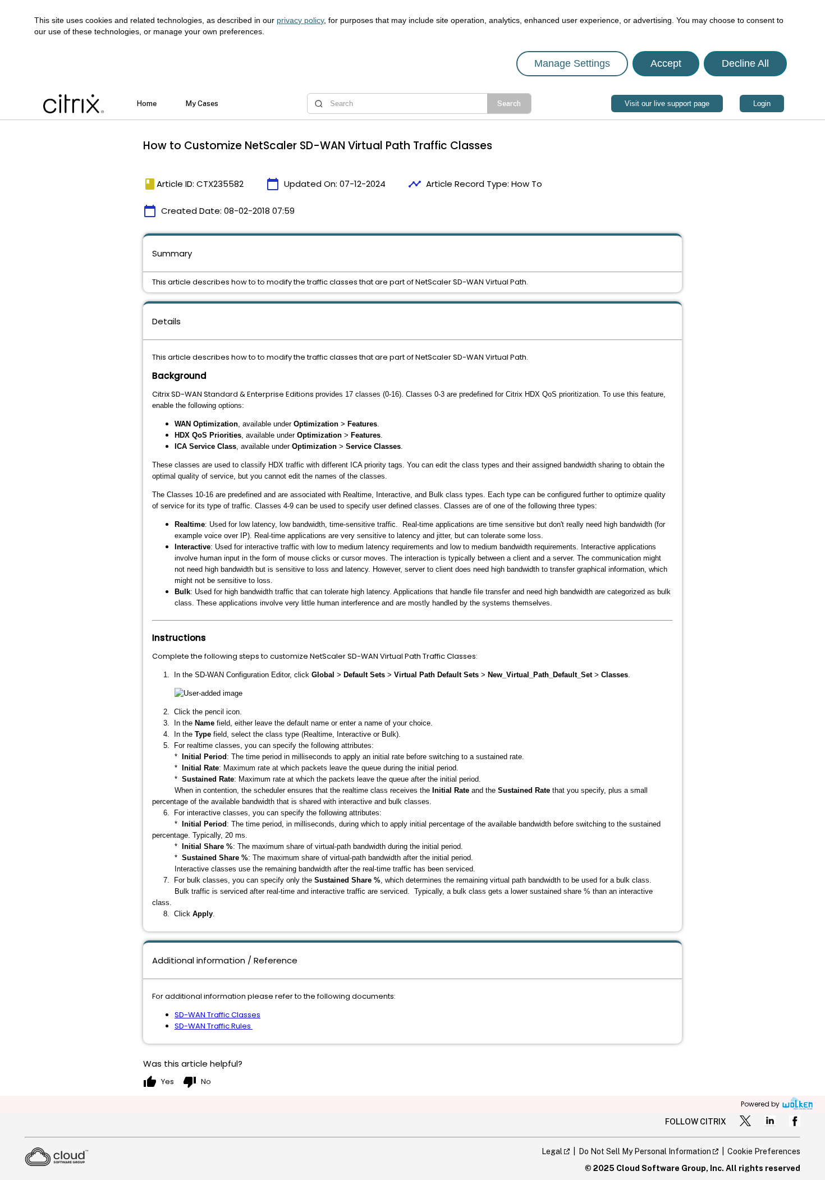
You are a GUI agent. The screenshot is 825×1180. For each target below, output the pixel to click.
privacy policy (300, 20)
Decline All (745, 63)
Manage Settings (572, 63)
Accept (665, 63)
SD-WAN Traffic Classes (217, 1014)
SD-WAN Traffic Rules (214, 1026)
